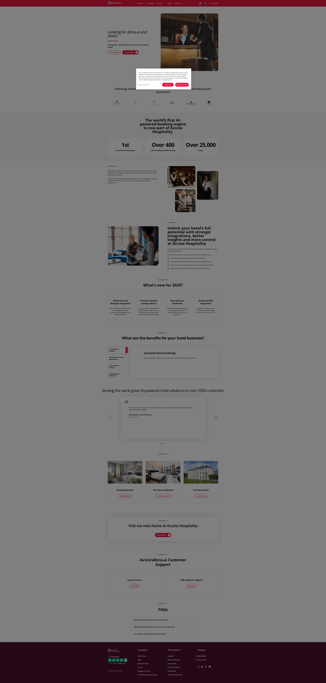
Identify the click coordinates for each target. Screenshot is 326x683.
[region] (163, 79)
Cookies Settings (143, 84)
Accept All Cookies (182, 85)
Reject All (168, 85)
